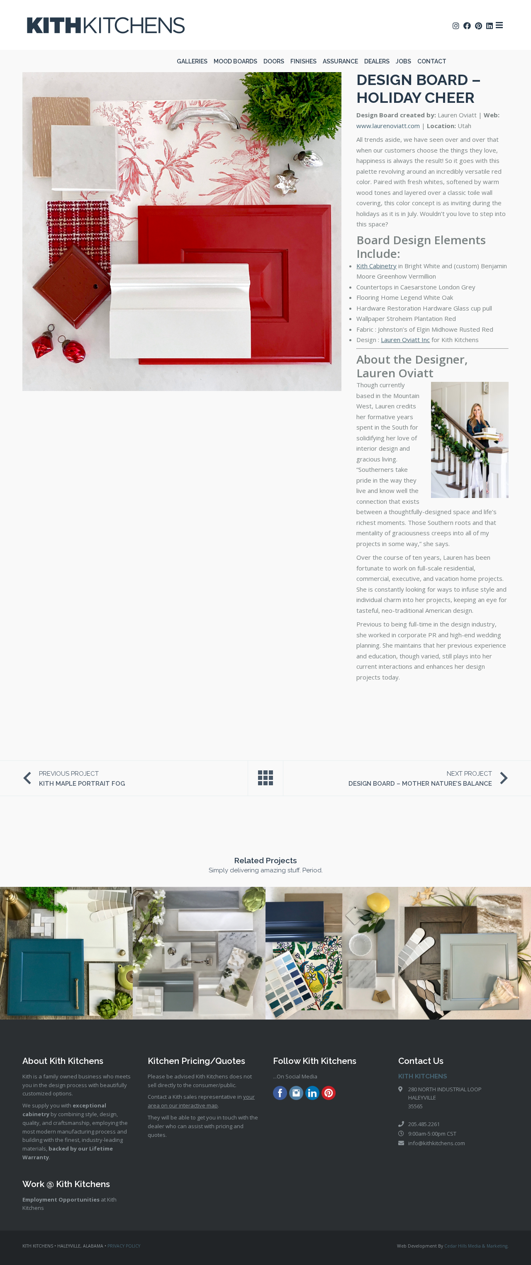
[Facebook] (280, 1094)
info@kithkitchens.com (436, 1143)
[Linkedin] (312, 1094)
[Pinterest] (329, 1094)
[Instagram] (296, 1094)
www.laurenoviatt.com (388, 125)
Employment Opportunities (61, 1199)
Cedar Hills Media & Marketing (475, 1246)
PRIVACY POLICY (123, 1246)
